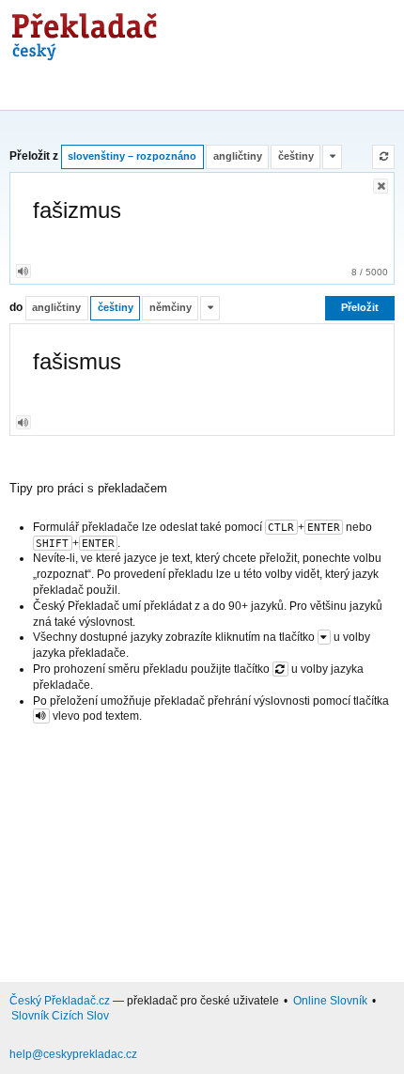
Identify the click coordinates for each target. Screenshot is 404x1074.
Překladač (80, 30)
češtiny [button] (296, 156)
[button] (332, 157)
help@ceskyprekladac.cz (73, 1054)
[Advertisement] (202, 849)
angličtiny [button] (237, 156)
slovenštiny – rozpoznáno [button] (132, 156)
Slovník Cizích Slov (60, 1015)
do (16, 308)
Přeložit (360, 307)
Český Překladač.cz (59, 1000)
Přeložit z (33, 156)
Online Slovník (330, 1000)
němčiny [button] (170, 307)
